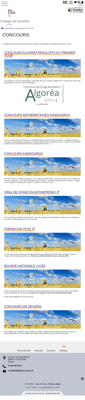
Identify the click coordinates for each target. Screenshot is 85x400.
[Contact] (75, 2)
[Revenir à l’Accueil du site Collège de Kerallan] (12, 13)
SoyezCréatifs (46, 387)
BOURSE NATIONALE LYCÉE (25, 265)
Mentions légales (55, 384)
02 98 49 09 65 (14, 366)
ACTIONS (18, 28)
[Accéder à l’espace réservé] (82, 2)
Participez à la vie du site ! (72, 398)
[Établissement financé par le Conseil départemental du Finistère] (75, 10)
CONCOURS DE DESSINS (22, 306)
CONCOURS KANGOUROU (23, 153)
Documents (51, 351)
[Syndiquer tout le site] (64, 346)
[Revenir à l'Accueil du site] (3, 28)
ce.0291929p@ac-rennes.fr (20, 371)
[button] (79, 2)
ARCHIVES (9, 28)
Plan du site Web (23, 351)
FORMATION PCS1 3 (19, 228)
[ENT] (65, 3)
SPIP (58, 387)
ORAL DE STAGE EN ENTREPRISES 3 (32, 192)
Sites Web (38, 351)
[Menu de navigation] (4, 3)
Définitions (64, 351)
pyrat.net (34, 387)
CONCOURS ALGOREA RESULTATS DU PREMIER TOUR (39, 54)
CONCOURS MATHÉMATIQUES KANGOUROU (37, 114)
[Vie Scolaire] (71, 3)
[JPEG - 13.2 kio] (42, 94)
